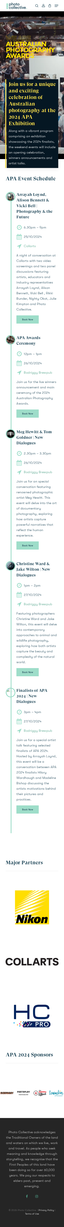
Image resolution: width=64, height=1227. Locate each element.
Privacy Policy (46, 1210)
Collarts (30, 246)
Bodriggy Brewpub (38, 372)
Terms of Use (32, 1213)
